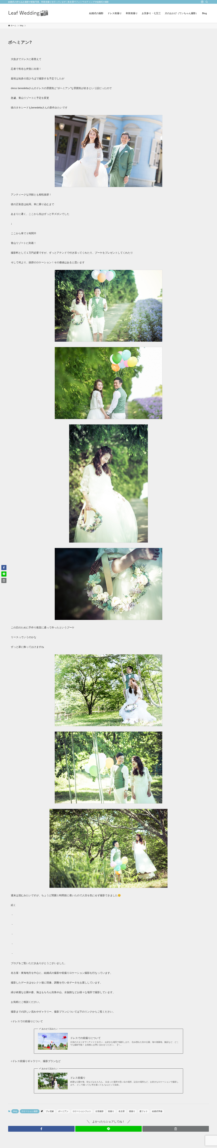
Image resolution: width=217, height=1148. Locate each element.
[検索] (206, 2)
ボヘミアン (63, 1111)
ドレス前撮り (77, 1077)
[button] (41, 1129)
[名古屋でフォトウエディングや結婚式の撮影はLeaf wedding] (28, 13)
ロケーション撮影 (30, 1111)
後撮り (132, 1111)
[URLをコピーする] (175, 1129)
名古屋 (122, 1111)
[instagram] (202, 2)
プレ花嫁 (50, 1111)
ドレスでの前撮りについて (85, 1037)
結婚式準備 (157, 1111)
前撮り (111, 1111)
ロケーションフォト (82, 1111)
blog (15, 1111)
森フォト (144, 1111)
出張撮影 (99, 1111)
